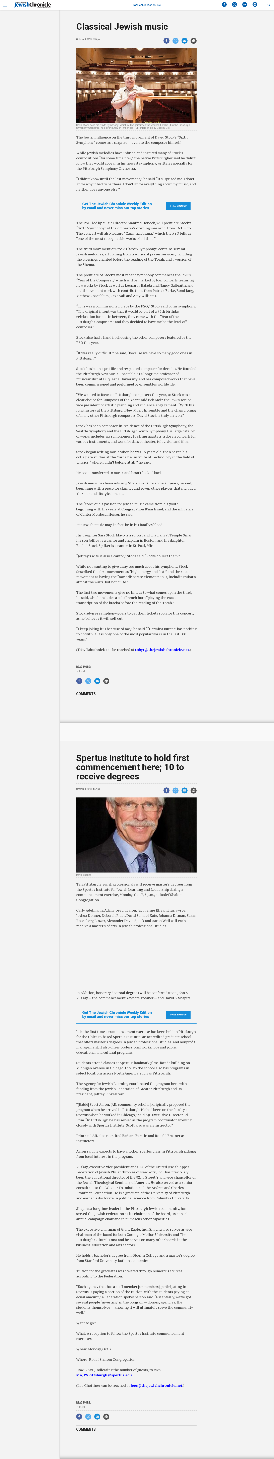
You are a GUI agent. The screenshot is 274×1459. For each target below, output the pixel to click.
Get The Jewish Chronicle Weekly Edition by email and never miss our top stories (117, 206)
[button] (269, 5)
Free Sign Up (178, 206)
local (82, 671)
